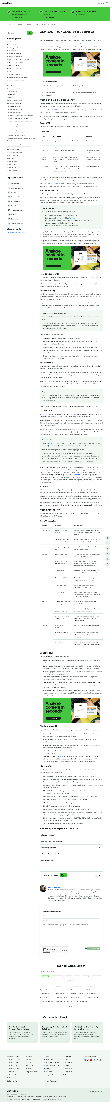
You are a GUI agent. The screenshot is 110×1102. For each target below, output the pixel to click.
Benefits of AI (48, 95)
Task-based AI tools (12, 45)
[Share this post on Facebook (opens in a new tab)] (107, 538)
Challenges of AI (79, 86)
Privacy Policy (11, 1097)
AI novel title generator (13, 74)
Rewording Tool (44, 994)
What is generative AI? (13, 167)
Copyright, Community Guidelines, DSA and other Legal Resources (47, 1097)
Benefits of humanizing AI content (17, 77)
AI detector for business (14, 53)
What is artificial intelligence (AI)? (53, 86)
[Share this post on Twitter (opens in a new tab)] (107, 543)
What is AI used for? (49, 92)
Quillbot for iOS (12, 1072)
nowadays (74, 414)
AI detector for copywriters (14, 56)
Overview (9, 42)
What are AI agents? (12, 155)
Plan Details (30, 1059)
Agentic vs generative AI (14, 48)
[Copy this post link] (107, 564)
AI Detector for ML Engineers (15, 62)
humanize (78, 477)
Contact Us (68, 1072)
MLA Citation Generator (62, 1001)
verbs (46, 432)
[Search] (29, 33)
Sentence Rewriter (92, 990)
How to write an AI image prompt (16, 144)
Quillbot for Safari (12, 1065)
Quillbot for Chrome (13, 1059)
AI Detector (75, 475)
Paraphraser (52, 443)
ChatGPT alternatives (13, 92)
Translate (72, 218)
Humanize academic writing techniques (18, 147)
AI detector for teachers (14, 68)
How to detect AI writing (14, 106)
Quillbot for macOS (13, 1078)
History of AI (78, 89)
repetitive (85, 660)
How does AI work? (49, 89)
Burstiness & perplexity (13, 89)
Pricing (28, 1062)
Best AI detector (11, 83)
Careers (67, 1065)
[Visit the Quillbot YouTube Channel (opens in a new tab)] (107, 553)
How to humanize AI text (14, 112)
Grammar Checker (76, 986)
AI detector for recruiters (14, 65)
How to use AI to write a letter (15, 133)
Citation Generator (92, 997)
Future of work (11, 94)
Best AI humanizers (12, 86)
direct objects (53, 432)
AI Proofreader (91, 994)
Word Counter (60, 994)
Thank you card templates (14, 152)
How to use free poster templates (16, 130)
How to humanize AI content (15, 109)
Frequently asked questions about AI (85, 92)
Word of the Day (15, 229)
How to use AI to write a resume (16, 136)
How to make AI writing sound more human (19, 121)
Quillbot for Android (13, 1069)
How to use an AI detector (14, 127)
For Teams (29, 1065)
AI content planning (12, 51)
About (67, 1059)
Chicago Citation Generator (79, 1001)
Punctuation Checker (61, 997)
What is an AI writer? (13, 161)
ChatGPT (54, 110)
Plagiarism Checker (45, 990)
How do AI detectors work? (14, 100)
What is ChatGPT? (12, 164)
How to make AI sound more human (17, 118)
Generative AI (44, 414)
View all (71, 1006)
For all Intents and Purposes (16, 232)
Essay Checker (75, 997)
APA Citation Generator (46, 1001)
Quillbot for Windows (14, 1075)
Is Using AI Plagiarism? (13, 149)
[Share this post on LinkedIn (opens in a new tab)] (107, 548)
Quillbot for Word (12, 1081)
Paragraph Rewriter (77, 994)
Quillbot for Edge (12, 1062)
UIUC (101, 1091)
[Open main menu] (106, 3)
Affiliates (29, 1069)
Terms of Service (21, 1097)
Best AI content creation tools (15, 80)
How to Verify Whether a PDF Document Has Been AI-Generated (22, 140)
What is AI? (10, 158)
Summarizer (74, 990)
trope (57, 184)
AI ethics (61, 756)
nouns (42, 432)
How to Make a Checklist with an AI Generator (20, 115)
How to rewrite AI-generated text (16, 124)
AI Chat (61, 49)
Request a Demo (31, 1072)
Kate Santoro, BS (61, 36)
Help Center (68, 1069)
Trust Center (69, 1062)
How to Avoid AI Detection (14, 103)
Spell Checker (44, 997)
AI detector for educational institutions (18, 59)
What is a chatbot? (12, 170)
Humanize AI (43, 986)
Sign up (100, 3)
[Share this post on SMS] (107, 559)
